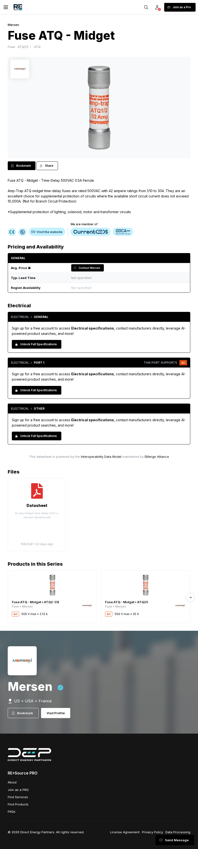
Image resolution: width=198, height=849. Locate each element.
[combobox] (128, 287)
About (12, 782)
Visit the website (49, 232)
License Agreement (125, 832)
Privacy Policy (152, 832)
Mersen (13, 25)
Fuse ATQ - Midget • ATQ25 (126, 602)
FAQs (11, 811)
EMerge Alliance (157, 456)
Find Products (18, 804)
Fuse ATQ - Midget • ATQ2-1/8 (35, 602)
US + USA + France (33, 701)
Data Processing (177, 832)
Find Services (18, 797)
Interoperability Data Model (101, 456)
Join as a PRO (18, 790)
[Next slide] (190, 597)
